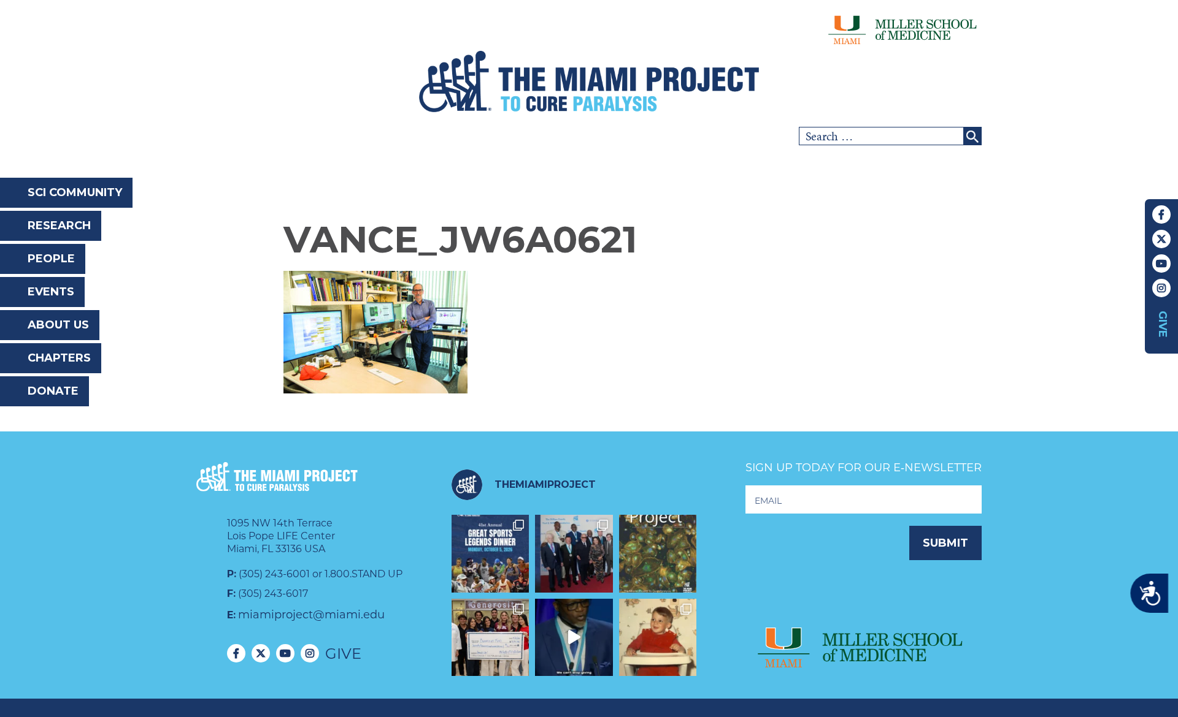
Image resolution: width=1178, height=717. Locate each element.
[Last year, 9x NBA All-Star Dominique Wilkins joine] (574, 638)
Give (1162, 324)
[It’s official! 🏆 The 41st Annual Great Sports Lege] (490, 554)
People (51, 258)
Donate (53, 391)
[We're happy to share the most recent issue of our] (658, 554)
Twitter (1161, 239)
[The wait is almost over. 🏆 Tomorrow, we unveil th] (574, 554)
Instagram (1161, 288)
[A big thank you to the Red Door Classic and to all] (490, 638)
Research (59, 225)
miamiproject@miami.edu (311, 614)
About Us (58, 325)
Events (51, 291)
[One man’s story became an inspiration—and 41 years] (658, 638)
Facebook (1161, 214)
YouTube (1161, 263)
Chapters (59, 358)
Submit (945, 543)
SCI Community (75, 192)
